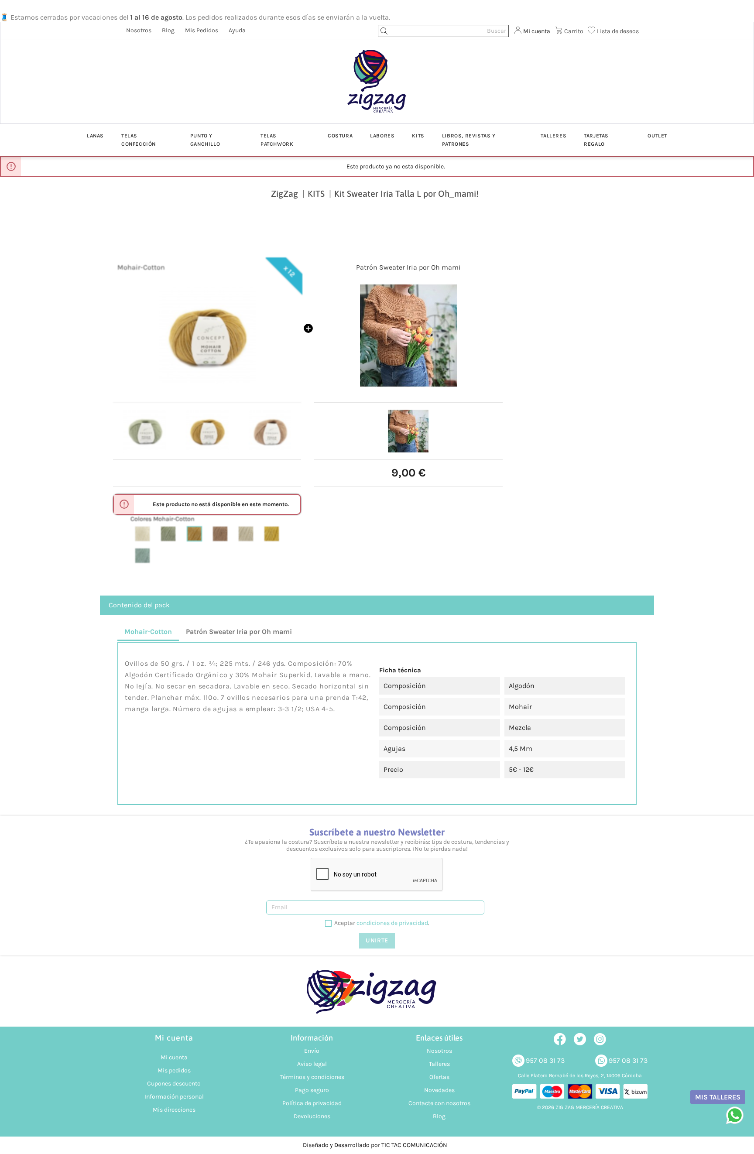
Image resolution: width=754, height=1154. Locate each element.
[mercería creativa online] (377, 996)
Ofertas (439, 1077)
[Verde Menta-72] (168, 533)
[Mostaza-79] (271, 533)
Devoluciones (312, 1116)
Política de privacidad (312, 1103)
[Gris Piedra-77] (246, 533)
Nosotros (138, 30)
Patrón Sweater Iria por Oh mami (408, 267)
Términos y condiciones (312, 1077)
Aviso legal (312, 1064)
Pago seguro (312, 1090)
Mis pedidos (201, 30)
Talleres (439, 1064)
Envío (311, 1051)
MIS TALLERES (717, 1097)
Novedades (439, 1090)
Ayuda (237, 30)
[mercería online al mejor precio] (377, 87)
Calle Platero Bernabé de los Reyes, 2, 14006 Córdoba (580, 1075)
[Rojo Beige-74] (220, 533)
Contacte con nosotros (439, 1103)
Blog (168, 30)
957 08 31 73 (545, 1060)
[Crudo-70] (142, 533)
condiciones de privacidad (392, 923)
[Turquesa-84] (142, 555)
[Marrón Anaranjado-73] (194, 533)
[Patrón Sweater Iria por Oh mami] (408, 335)
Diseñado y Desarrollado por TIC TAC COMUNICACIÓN (375, 1145)
